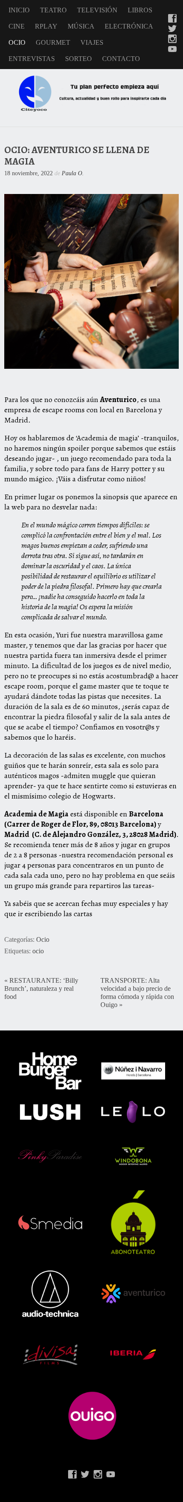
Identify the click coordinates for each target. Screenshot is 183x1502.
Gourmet (53, 42)
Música (81, 26)
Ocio (17, 42)
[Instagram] (172, 40)
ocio (38, 951)
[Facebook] (172, 19)
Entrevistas (32, 58)
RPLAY (46, 26)
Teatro (53, 10)
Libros (140, 10)
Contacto (121, 58)
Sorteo (78, 58)
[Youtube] (172, 50)
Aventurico (118, 399)
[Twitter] (172, 29)
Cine (17, 26)
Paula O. (73, 173)
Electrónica (129, 26)
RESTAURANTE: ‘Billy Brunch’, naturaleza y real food (41, 989)
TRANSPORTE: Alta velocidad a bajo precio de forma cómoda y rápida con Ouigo (137, 993)
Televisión (97, 10)
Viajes (91, 42)
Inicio (19, 10)
